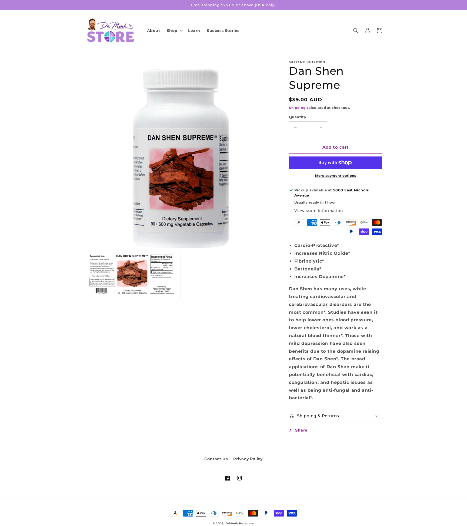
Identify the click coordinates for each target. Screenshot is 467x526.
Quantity (297, 117)
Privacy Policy (247, 458)
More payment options (335, 176)
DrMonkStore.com (240, 523)
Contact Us (216, 458)
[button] (174, 30)
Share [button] (301, 430)
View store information (318, 210)
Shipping (297, 108)
